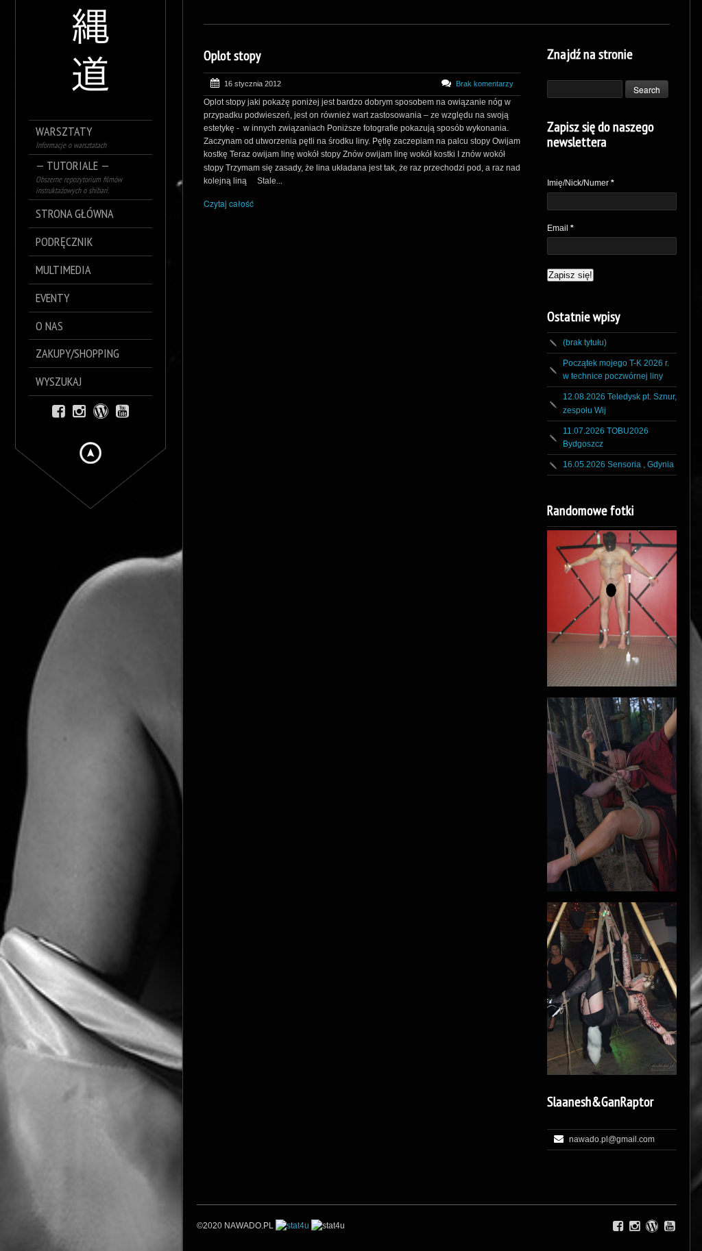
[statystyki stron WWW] (292, 1225)
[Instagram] (79, 410)
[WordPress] (100, 410)
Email (560, 228)
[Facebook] (58, 410)
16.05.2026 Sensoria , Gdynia (618, 464)
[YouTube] (122, 410)
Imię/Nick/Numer (580, 183)
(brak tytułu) (585, 342)
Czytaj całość (229, 203)
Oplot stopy (232, 55)
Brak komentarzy (484, 83)
